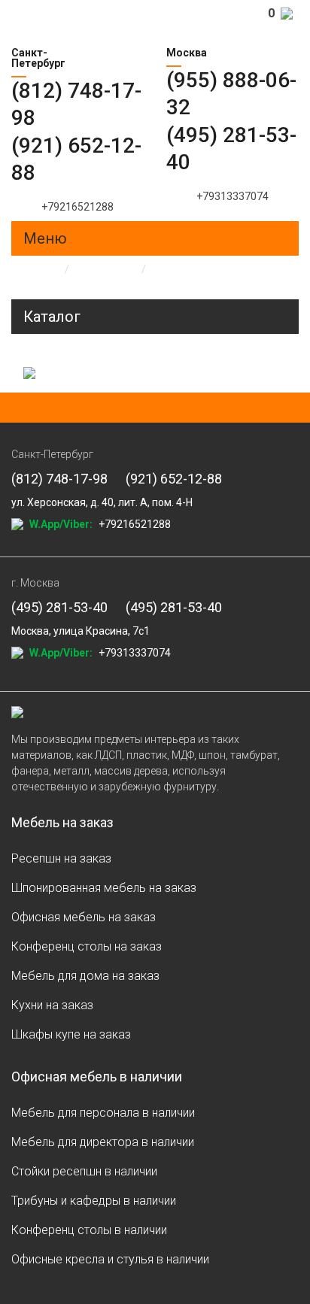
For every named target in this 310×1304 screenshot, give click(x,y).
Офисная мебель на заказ (83, 917)
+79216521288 (77, 207)
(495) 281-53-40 (59, 607)
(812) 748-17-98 (59, 479)
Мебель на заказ (62, 822)
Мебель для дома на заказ (85, 976)
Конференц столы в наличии (89, 1230)
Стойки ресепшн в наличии (84, 1171)
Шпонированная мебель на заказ (103, 888)
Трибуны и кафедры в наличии (93, 1200)
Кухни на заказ (52, 1005)
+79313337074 (232, 196)
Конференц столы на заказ (86, 946)
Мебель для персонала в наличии (103, 1112)
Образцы (105, 269)
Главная (31, 269)
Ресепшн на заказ (61, 858)
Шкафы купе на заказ (71, 1034)
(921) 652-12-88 (174, 479)
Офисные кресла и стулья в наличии (110, 1259)
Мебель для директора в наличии (102, 1142)
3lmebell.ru (76, 26)
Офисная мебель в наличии (96, 1076)
